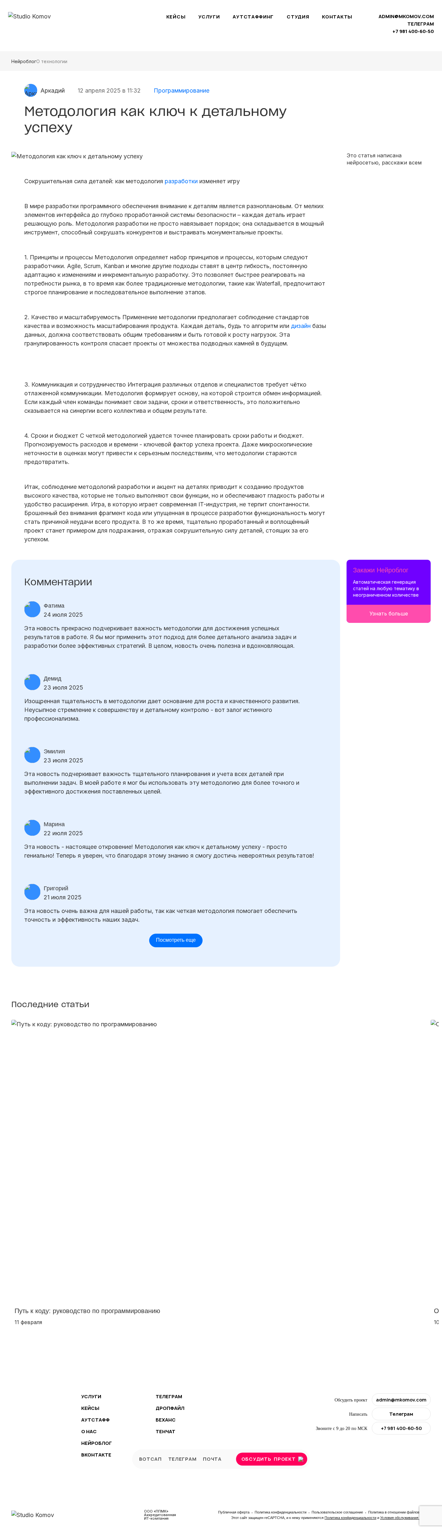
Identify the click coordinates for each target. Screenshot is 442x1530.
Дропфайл (170, 1408)
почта (212, 1459)
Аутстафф (95, 1420)
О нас (89, 1431)
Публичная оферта (234, 1512)
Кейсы (176, 17)
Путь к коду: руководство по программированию (87, 1310)
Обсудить (268, 1459)
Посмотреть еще (176, 940)
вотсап (150, 1459)
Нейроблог (23, 61)
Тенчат (165, 1431)
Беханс (166, 1420)
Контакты (337, 17)
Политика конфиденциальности (281, 1512)
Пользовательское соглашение (338, 1512)
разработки (181, 181)
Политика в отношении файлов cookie (399, 1512)
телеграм (420, 24)
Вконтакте (96, 1455)
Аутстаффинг (253, 17)
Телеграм (169, 1396)
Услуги (209, 17)
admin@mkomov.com (406, 16)
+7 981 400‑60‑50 (413, 31)
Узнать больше (389, 613)
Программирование (181, 90)
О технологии (51, 61)
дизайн (301, 325)
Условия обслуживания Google (405, 1518)
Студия (298, 17)
